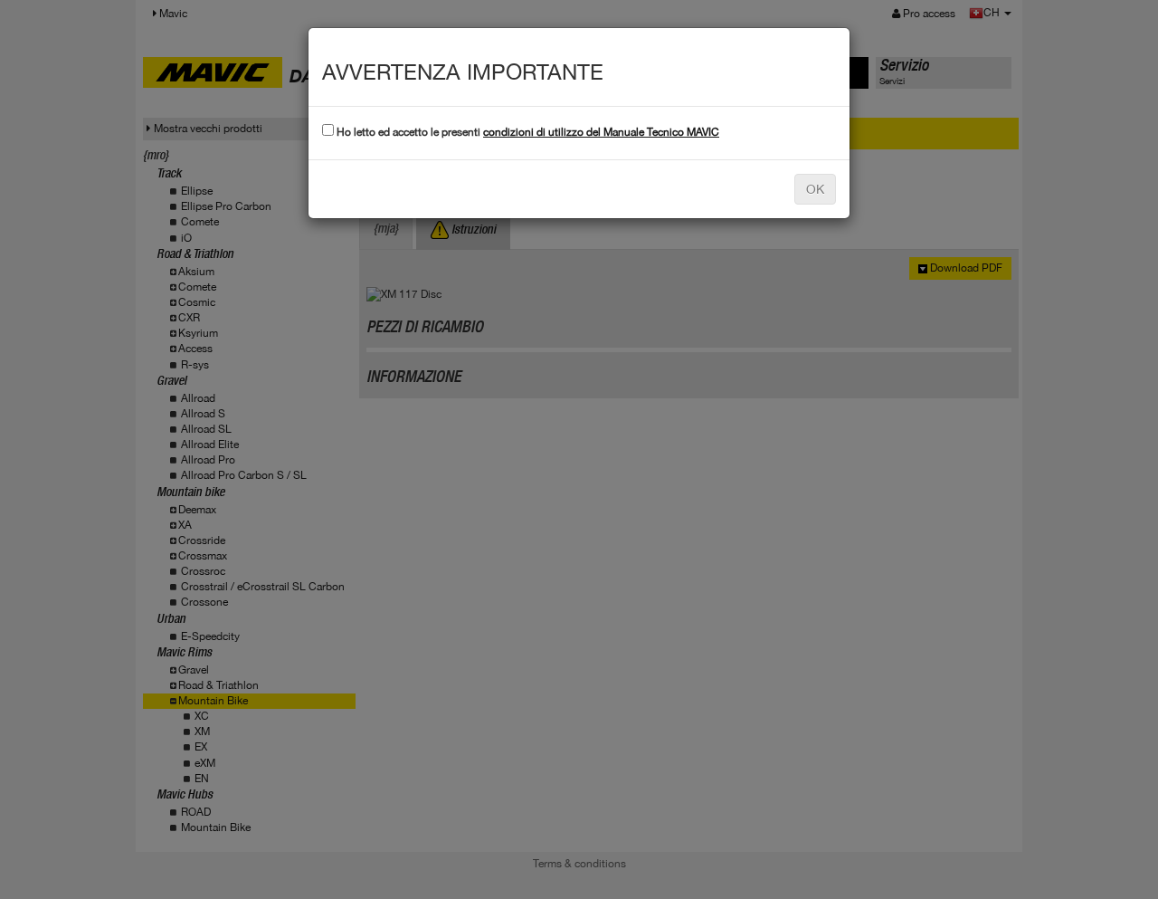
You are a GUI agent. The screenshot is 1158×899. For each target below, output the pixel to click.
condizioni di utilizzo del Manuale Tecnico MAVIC (601, 132)
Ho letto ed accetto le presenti (526, 132)
